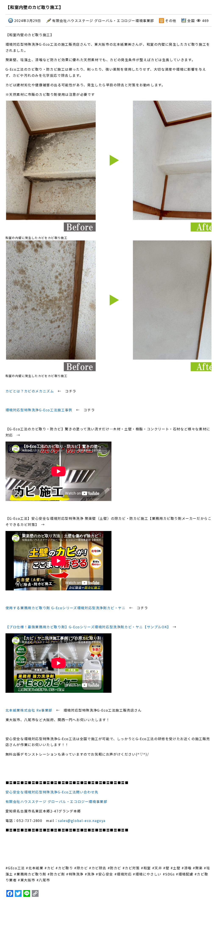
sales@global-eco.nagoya (82, 820)
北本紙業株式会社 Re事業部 (29, 710)
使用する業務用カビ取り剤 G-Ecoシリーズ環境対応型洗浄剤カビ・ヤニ (66, 607)
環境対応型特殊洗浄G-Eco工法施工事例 (39, 409)
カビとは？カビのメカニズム (30, 391)
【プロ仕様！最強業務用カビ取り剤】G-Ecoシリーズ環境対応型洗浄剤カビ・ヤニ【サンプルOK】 (87, 626)
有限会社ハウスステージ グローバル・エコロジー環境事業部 (56, 801)
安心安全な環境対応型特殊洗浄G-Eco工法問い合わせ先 (52, 791)
